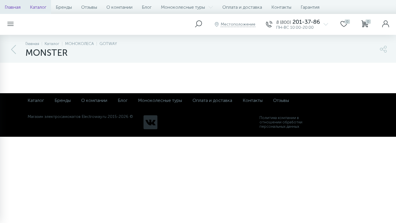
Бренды (64, 7)
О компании (119, 7)
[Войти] (385, 24)
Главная (13, 7)
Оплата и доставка (242, 7)
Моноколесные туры (183, 7)
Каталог (38, 7)
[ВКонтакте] (150, 122)
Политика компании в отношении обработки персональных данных (280, 122)
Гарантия (310, 7)
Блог (147, 7)
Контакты (281, 7)
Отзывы (89, 7)
